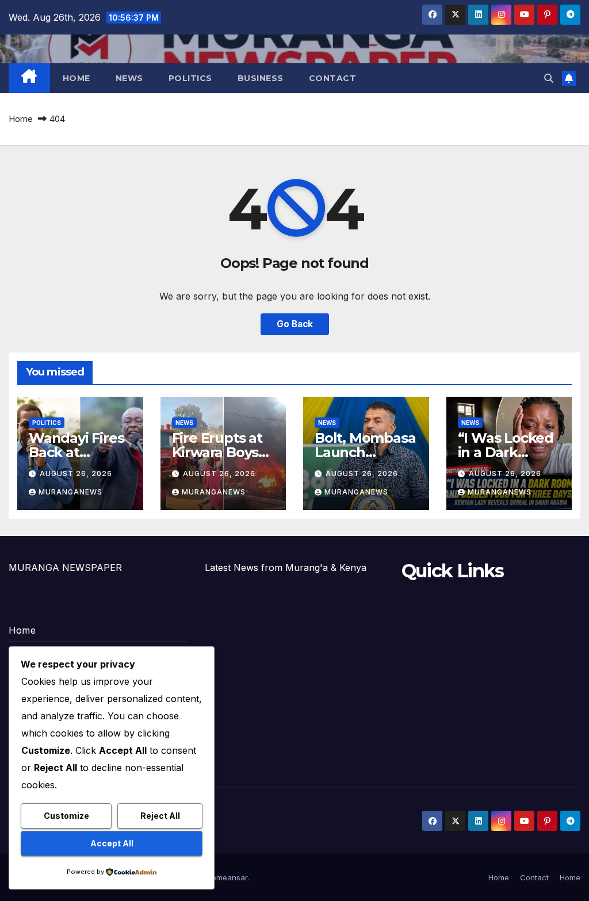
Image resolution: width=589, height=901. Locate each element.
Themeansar (224, 877)
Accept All (111, 843)
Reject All (160, 816)
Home (76, 78)
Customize (66, 816)
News (129, 78)
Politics (190, 78)
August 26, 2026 (76, 473)
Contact (333, 78)
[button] (548, 78)
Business (261, 78)
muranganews (70, 492)
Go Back (295, 324)
